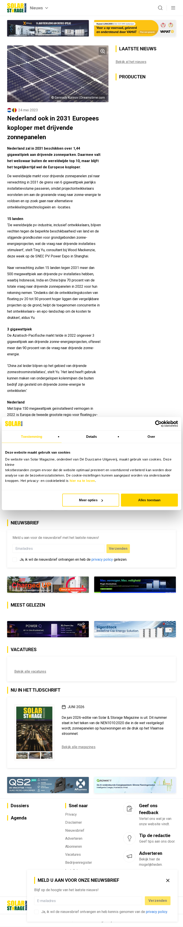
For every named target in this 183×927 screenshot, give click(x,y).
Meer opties (88, 500)
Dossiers (20, 805)
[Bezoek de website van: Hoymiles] (135, 585)
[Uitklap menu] (173, 7)
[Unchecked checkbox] (36, 912)
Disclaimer (73, 822)
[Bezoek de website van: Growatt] (135, 785)
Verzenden (157, 900)
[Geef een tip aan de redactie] (129, 838)
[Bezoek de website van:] (48, 629)
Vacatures (73, 854)
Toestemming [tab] (31, 436)
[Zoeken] (160, 7)
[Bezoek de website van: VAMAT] (135, 28)
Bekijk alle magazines (79, 747)
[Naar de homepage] (16, 7)
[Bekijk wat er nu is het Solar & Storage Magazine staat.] (34, 732)
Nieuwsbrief (74, 830)
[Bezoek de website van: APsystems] (48, 785)
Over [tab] (151, 436)
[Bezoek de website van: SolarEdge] (48, 585)
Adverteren (73, 838)
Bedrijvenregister (78, 862)
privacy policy (156, 912)
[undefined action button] (140, 900)
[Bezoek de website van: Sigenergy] (135, 629)
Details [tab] (91, 436)
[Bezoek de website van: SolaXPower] (48, 28)
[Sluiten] (168, 880)
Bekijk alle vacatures (30, 671)
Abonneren (73, 846)
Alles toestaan (149, 500)
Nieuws (36, 8)
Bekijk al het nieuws (131, 62)
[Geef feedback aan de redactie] (129, 808)
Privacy (71, 814)
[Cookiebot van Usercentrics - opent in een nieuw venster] (158, 423)
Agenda (19, 818)
